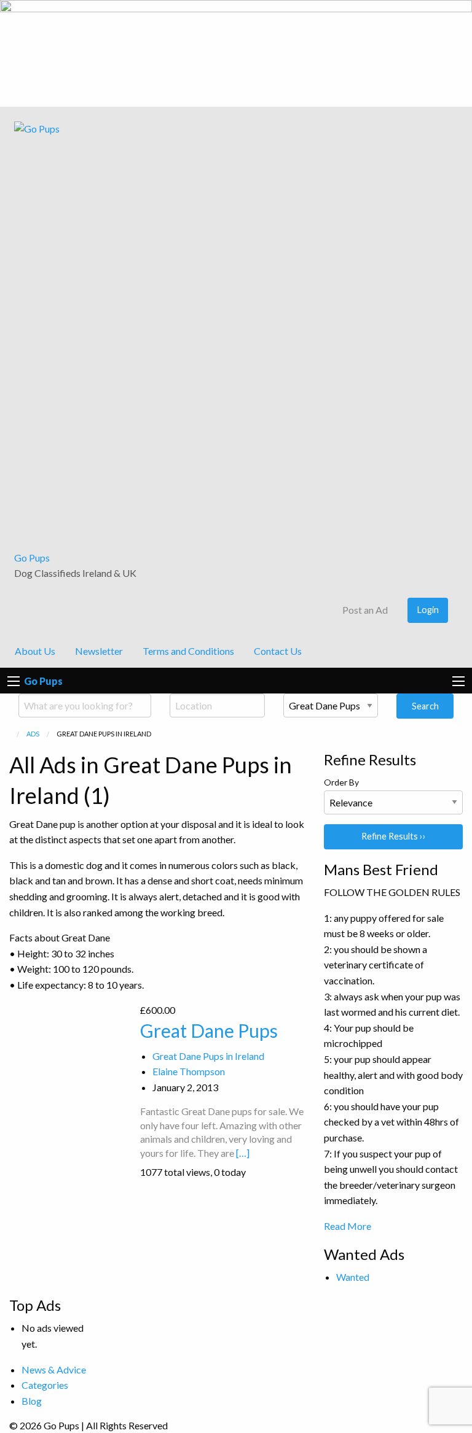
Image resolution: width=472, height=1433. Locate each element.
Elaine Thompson (188, 1071)
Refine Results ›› (393, 836)
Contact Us (278, 651)
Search (425, 706)
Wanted (352, 1277)
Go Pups (32, 557)
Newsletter (99, 651)
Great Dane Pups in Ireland (208, 1056)
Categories (45, 1385)
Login (428, 609)
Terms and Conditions (188, 651)
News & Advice (54, 1369)
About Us (35, 651)
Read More (347, 1226)
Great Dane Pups (209, 1030)
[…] (243, 1153)
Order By (341, 782)
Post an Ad (364, 610)
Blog (32, 1401)
